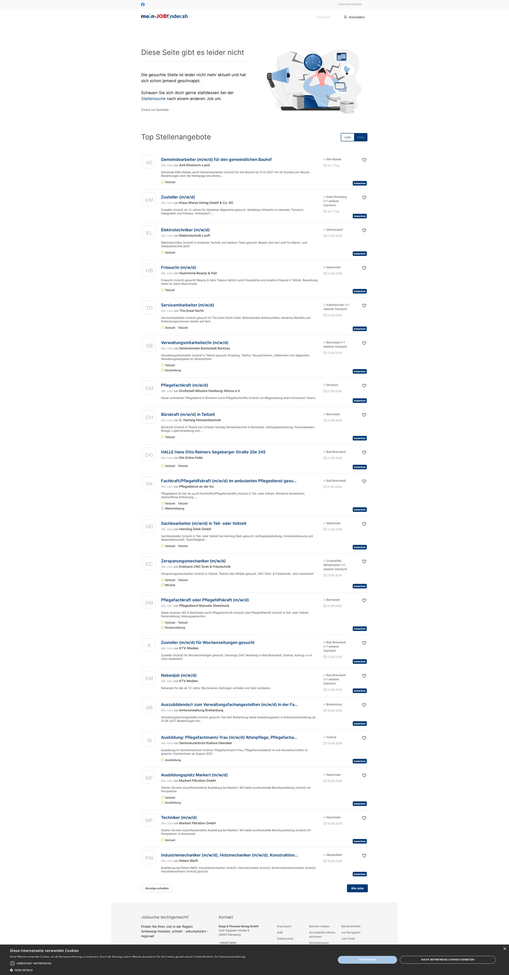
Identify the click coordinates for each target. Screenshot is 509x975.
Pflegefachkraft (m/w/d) (184, 385)
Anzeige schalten (157, 888)
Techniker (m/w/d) (179, 817)
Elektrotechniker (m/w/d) (185, 229)
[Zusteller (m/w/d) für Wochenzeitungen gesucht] (148, 645)
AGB (280, 932)
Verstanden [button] (367, 959)
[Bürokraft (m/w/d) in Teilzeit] (148, 417)
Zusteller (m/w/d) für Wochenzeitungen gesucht (207, 642)
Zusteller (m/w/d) (178, 197)
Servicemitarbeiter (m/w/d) (187, 305)
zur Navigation (350, 932)
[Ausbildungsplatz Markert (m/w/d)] (148, 778)
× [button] (504, 948)
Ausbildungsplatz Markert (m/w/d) (194, 775)
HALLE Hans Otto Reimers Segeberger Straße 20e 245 (213, 452)
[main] (254, 463)
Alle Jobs (167, 165)
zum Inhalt (348, 938)
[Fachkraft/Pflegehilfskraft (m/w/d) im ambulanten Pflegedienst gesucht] (148, 484)
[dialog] (254, 960)
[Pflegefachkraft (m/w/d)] (148, 388)
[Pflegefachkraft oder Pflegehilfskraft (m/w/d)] (148, 603)
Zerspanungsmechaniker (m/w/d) (193, 561)
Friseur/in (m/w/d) (178, 267)
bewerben (360, 183)
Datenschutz (285, 938)
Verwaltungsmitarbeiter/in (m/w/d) (194, 342)
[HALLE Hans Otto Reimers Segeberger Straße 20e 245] (148, 455)
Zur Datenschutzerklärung (230, 956)
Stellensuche (153, 98)
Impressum (284, 926)
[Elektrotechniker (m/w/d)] (148, 233)
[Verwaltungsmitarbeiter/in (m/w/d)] (148, 345)
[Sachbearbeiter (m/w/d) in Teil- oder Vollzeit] (148, 526)
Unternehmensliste (350, 4)
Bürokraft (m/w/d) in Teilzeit (188, 414)
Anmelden (357, 17)
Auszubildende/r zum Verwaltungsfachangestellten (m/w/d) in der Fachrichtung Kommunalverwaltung (259, 704)
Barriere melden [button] (319, 926)
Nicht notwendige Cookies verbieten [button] (447, 959)
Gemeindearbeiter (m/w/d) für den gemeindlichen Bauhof (216, 159)
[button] (361, 160)
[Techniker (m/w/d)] (148, 820)
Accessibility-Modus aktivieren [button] (322, 934)
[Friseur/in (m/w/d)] (148, 270)
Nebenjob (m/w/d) (179, 675)
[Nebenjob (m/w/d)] (148, 678)
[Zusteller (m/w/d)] (148, 200)
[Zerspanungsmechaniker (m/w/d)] (148, 564)
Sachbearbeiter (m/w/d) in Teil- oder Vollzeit (204, 523)
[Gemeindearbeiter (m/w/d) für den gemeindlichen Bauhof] (148, 162)
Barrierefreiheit (350, 926)
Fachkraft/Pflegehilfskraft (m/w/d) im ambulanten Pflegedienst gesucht (230, 480)
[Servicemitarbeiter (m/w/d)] (148, 308)
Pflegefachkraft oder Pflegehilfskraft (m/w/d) (205, 600)
